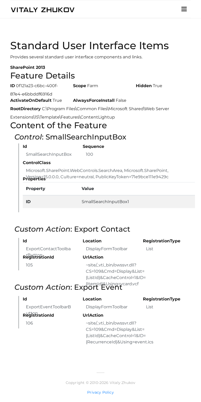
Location (92, 240)
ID (12, 85)
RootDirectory (25, 108)
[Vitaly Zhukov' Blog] (64, 9)
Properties (34, 178)
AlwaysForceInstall (94, 100)
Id (25, 146)
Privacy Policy (100, 392)
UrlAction (93, 257)
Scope (79, 85)
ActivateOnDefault (31, 100)
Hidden (144, 85)
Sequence (93, 146)
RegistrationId (38, 257)
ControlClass (37, 162)
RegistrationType (161, 240)
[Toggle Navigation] (184, 9)
